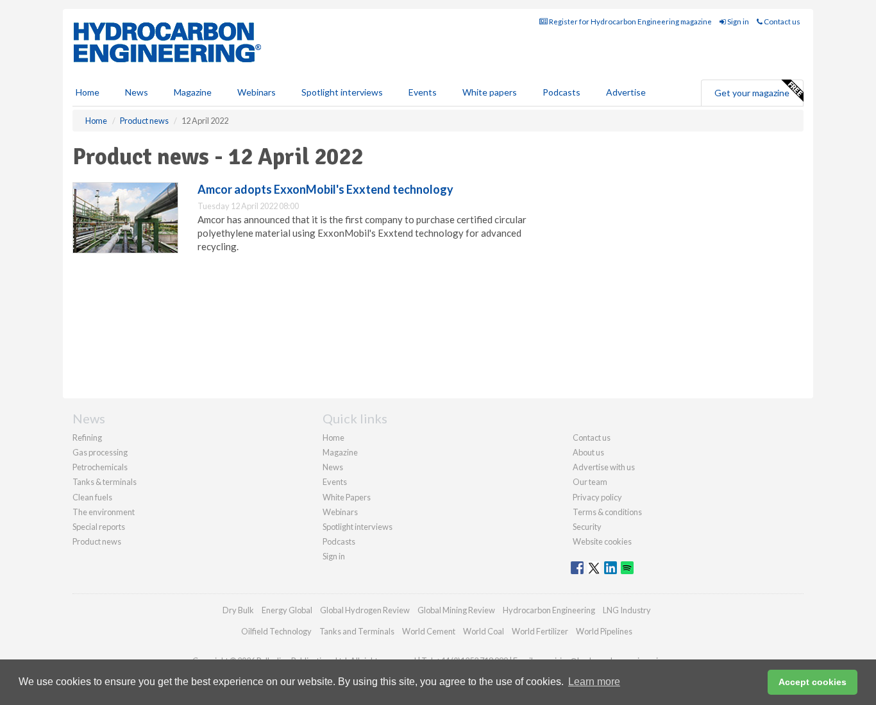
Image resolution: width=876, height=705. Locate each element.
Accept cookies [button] (813, 682)
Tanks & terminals (104, 482)
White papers (489, 92)
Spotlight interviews (342, 92)
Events (423, 92)
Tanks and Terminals (356, 631)
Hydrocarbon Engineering (549, 610)
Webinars (256, 92)
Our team (590, 482)
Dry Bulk (238, 610)
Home (87, 92)
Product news (96, 541)
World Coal (483, 631)
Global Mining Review (456, 610)
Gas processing (100, 452)
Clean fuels (92, 497)
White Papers (347, 497)
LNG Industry (627, 610)
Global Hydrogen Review (365, 610)
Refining (87, 437)
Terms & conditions (607, 512)
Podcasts (561, 92)
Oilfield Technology (276, 631)
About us (588, 452)
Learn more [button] (594, 681)
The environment (103, 512)
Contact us (781, 21)
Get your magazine (751, 92)
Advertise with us (604, 467)
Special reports (98, 527)
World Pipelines (604, 631)
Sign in (737, 21)
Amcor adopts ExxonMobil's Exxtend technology (325, 189)
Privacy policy (597, 497)
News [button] (136, 92)
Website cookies (602, 541)
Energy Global (287, 610)
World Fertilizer (540, 631)
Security (587, 527)
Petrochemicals (100, 467)
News (333, 467)
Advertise (626, 92)
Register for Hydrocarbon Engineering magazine (630, 21)
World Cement (428, 631)
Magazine (193, 92)
